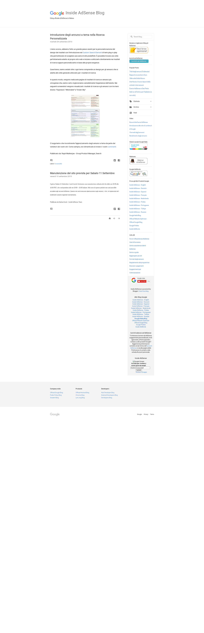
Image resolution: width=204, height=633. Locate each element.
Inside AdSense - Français (138, 195)
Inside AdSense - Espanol (137, 192)
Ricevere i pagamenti (136, 266)
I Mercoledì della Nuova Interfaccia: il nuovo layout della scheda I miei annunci (139, 81)
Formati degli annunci (136, 259)
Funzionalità (58, 164)
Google (139, 414)
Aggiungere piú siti (135, 256)
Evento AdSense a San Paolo (139, 88)
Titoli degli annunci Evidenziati (139, 71)
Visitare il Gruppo (141, 372)
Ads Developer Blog (107, 392)
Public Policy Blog (56, 395)
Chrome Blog (80, 395)
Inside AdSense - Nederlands (139, 198)
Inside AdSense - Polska (137, 202)
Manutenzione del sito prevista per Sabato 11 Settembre (82, 173)
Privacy (146, 414)
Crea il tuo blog (143, 291)
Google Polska (134, 225)
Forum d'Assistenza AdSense (139, 239)
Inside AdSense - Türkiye (137, 209)
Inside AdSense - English (137, 185)
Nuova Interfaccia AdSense (138, 122)
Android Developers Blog (109, 395)
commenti (112, 147)
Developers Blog (106, 397)
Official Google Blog (135, 222)
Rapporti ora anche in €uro (138, 75)
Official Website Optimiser (138, 219)
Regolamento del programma (139, 262)
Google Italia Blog (135, 215)
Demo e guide (134, 252)
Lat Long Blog (80, 397)
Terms (152, 414)
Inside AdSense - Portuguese (139, 205)
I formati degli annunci (136, 132)
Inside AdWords (134, 229)
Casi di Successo (135, 242)
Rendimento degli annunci (138, 136)
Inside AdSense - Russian (137, 212)
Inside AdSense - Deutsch (138, 188)
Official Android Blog (82, 392)
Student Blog (54, 397)
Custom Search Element (92, 52)
